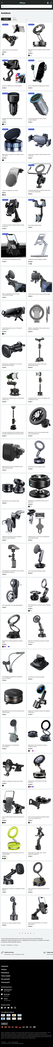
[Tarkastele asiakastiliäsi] (48, 3)
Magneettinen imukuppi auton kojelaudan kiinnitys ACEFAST (13, 889)
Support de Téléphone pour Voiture (10, 190)
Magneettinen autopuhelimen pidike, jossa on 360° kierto (38, 501)
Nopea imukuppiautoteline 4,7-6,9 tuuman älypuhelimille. (37, 923)
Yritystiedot (3, 1042)
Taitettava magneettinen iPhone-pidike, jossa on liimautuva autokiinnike (39, 328)
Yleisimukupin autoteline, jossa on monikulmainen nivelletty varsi (13, 399)
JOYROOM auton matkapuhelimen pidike (11, 259)
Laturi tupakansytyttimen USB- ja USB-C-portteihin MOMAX (37, 119)
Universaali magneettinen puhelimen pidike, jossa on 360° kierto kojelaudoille (39, 191)
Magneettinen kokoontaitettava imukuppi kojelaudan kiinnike (37, 746)
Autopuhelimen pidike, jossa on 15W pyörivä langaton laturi (12, 328)
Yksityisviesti (7, 1000)
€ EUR (3, 1023)
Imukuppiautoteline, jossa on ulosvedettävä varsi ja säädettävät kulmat (39, 399)
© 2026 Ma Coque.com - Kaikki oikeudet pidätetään (12, 1043)
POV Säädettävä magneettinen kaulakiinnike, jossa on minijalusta (12, 677)
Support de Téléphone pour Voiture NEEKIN (12, 85)
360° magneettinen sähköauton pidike (36, 571)
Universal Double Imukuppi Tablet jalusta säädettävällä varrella (37, 364)
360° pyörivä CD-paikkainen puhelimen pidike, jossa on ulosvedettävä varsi (38, 817)
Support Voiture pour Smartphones (10, 49)
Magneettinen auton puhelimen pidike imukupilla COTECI (39, 50)
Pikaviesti (6, 996)
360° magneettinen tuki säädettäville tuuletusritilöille (10, 746)
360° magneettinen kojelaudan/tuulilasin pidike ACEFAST (38, 889)
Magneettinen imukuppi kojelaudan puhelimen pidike (12, 641)
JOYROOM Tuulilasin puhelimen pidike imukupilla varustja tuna (13, 225)
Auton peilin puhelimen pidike (34, 225)
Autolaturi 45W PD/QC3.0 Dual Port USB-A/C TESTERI (12, 119)
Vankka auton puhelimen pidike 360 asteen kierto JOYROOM (39, 155)
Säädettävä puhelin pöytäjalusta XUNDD (37, 259)
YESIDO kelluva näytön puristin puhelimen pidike (39, 294)
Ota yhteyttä (5, 979)
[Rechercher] (3, 6)
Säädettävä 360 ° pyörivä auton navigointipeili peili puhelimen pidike (38, 537)
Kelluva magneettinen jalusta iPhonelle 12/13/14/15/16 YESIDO (10, 294)
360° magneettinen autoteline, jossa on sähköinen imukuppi (39, 605)
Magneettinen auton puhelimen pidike (36, 466)
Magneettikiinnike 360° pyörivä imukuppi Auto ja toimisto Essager (13, 711)
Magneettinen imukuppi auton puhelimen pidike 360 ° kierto (13, 155)
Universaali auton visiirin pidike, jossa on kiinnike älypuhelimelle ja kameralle (13, 571)
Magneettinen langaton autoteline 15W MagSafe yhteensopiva (39, 711)
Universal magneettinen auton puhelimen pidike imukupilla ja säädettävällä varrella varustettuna (13, 433)
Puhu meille (7, 991)
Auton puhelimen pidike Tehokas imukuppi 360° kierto (13, 817)
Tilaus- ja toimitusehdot (13, 1042)
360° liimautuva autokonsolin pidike (36, 677)
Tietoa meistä (5, 976)
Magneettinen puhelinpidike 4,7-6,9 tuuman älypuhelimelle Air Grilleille (12, 364)
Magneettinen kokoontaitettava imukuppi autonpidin (37, 781)
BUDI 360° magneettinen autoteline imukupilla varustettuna (38, 641)
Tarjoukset (4, 966)
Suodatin (6, 19)
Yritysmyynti (5, 982)
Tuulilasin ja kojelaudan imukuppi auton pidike (12, 781)
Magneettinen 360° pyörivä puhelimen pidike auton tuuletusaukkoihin (38, 433)
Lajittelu (14, 17)
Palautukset (5, 973)
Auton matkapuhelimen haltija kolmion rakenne (38, 85)
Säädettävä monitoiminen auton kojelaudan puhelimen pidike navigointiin (12, 537)
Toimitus (4, 969)
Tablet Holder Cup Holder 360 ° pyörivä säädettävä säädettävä (37, 853)
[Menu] (10, 3)
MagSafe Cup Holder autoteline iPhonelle (11, 923)
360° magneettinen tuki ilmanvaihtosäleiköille (12, 605)
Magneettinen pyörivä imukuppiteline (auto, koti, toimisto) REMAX (13, 853)
